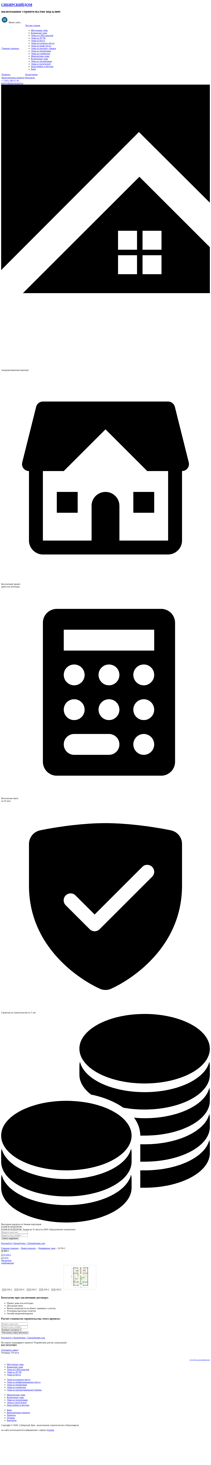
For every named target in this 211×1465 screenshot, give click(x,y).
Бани (33, 69)
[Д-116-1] (7, 1289)
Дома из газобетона (40, 53)
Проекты (6, 74)
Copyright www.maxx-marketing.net (200, 1360)
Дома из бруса (38, 40)
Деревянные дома (46, 1248)
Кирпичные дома (39, 59)
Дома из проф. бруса (41, 46)
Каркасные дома (39, 33)
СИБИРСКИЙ (16, 5)
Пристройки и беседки (42, 66)
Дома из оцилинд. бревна (43, 48)
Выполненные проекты (13, 77)
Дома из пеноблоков (41, 51)
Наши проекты (28, 1248)
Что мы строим (32, 25)
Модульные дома (39, 30)
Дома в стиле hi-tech (41, 64)
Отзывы (11, 1418)
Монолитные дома (40, 56)
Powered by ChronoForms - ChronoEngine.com (23, 1243)
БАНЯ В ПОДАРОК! (11, 1227)
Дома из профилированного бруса (23, 1382)
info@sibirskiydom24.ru (12, 83)
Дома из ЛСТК (38, 38)
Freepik (50, 1430)
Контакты (30, 77)
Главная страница (10, 48)
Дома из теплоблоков (41, 61)
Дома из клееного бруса (42, 43)
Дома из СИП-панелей (42, 35)
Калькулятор (31, 74)
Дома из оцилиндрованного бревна (24, 1390)
